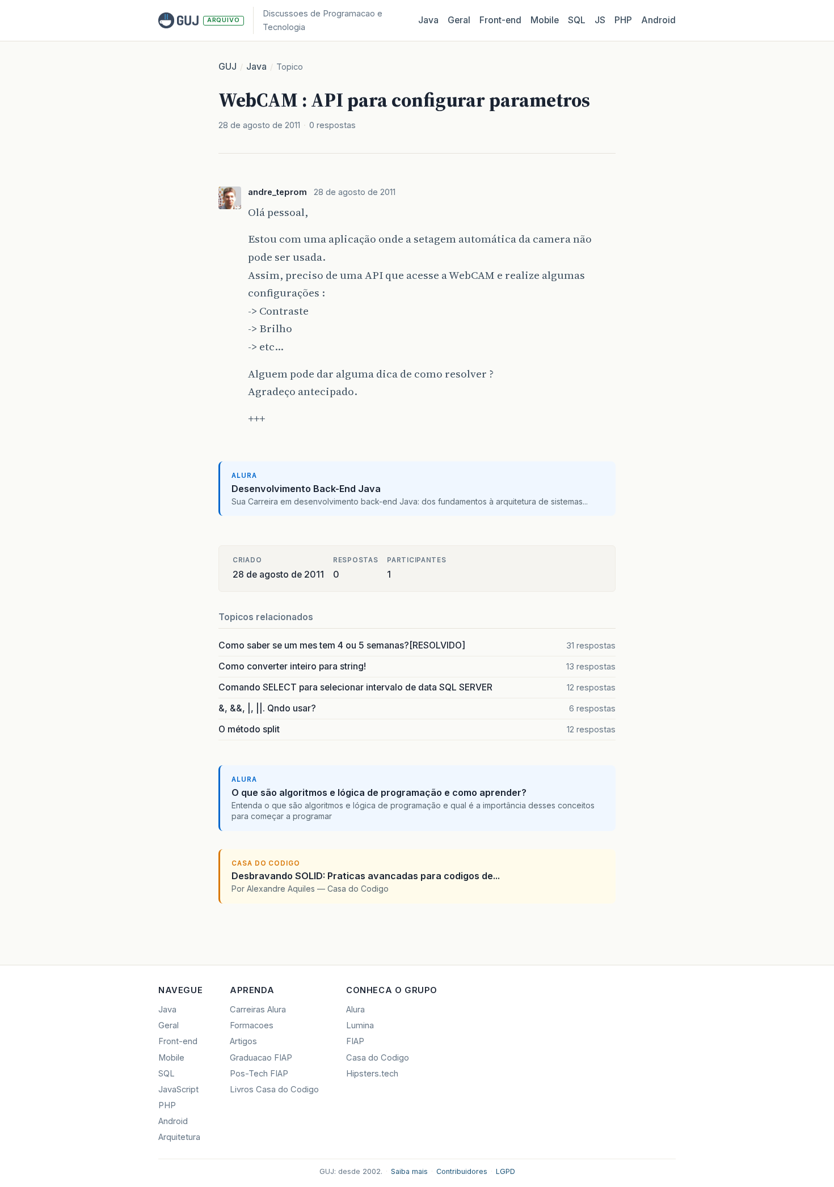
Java (428, 20)
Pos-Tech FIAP (259, 1074)
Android (658, 20)
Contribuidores (461, 1171)
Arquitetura (179, 1137)
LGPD (505, 1171)
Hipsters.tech (372, 1074)
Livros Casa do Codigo (274, 1089)
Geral (459, 20)
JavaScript (178, 1089)
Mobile (544, 20)
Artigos (243, 1041)
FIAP (355, 1041)
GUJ (227, 66)
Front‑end (500, 20)
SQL (577, 20)
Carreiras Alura (258, 1009)
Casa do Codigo (377, 1058)
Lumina (360, 1025)
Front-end (177, 1041)
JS (600, 20)
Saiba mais (409, 1171)
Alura (355, 1009)
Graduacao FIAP (261, 1058)
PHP (623, 20)
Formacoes (251, 1025)
